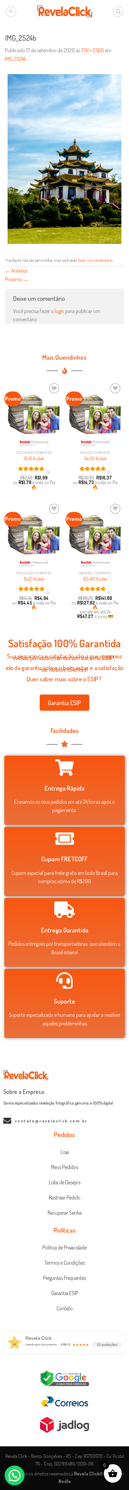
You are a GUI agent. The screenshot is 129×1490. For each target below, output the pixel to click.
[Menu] (11, 11)
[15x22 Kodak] (34, 534)
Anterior (16, 270)
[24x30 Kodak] (95, 414)
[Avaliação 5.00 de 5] (31, 468)
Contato (65, 1308)
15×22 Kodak (34, 579)
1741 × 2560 (92, 50)
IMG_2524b (15, 59)
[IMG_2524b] (64, 158)
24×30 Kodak (95, 458)
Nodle (65, 1481)
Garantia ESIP (64, 1293)
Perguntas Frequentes (64, 1278)
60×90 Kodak (95, 579)
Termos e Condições (65, 1262)
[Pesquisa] (118, 11)
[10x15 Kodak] (34, 414)
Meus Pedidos (64, 1167)
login (59, 311)
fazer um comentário (95, 260)
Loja (65, 1152)
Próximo (16, 279)
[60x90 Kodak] (95, 534)
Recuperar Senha (65, 1212)
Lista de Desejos (64, 1182)
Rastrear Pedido (64, 1197)
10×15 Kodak (34, 458)
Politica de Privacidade (64, 1247)
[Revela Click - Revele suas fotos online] (65, 12)
